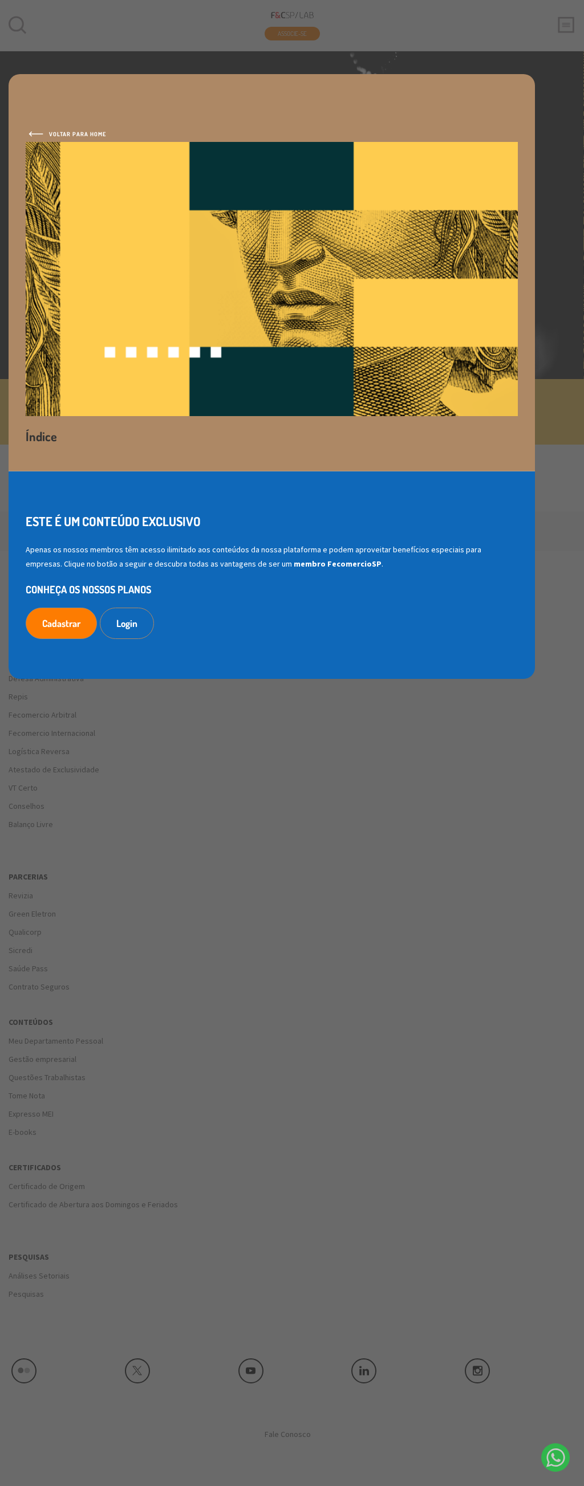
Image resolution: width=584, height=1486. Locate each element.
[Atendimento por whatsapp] (555, 1457)
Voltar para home (77, 134)
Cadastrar (61, 623)
